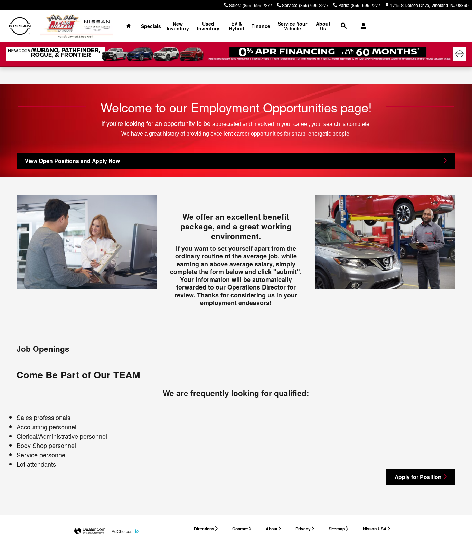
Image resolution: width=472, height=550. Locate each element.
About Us (323, 26)
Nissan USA (375, 528)
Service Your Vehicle (292, 26)
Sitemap (337, 528)
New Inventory (178, 26)
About (271, 528)
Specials (151, 25)
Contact (240, 528)
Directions (204, 528)
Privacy (303, 528)
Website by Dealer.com (89, 531)
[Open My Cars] (361, 26)
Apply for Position (418, 477)
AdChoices (122, 531)
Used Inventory (208, 26)
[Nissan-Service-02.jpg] (385, 242)
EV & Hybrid (236, 26)
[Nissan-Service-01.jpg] (87, 242)
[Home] (19, 26)
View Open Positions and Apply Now (72, 161)
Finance (260, 25)
